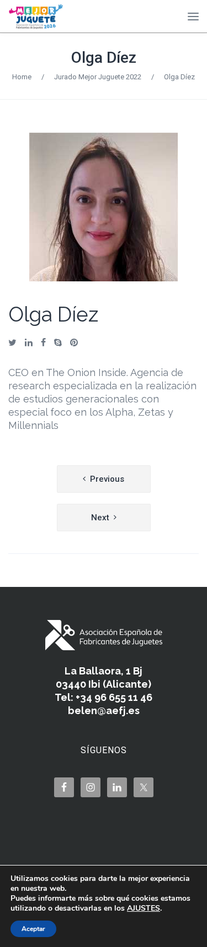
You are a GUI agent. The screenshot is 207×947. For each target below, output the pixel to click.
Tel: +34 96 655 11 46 (103, 697)
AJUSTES (143, 908)
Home (21, 77)
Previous (107, 479)
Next (100, 518)
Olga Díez (103, 57)
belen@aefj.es (104, 710)
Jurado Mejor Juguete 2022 (97, 77)
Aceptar (33, 928)
